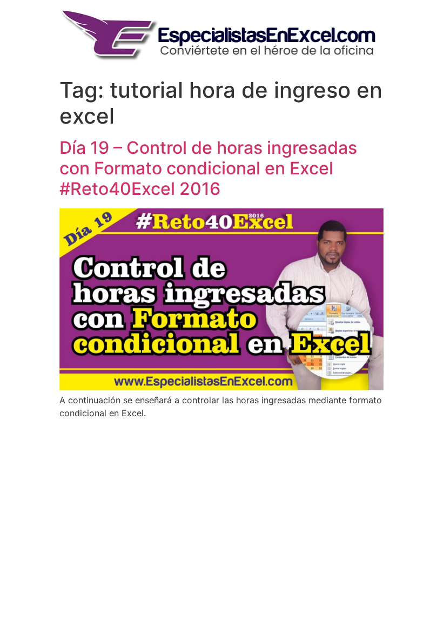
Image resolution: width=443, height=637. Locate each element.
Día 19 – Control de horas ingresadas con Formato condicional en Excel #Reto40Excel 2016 (208, 168)
